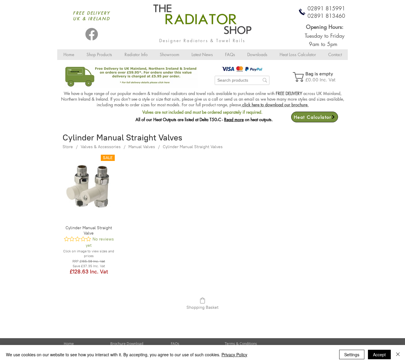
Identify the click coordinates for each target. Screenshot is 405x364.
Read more (234, 119)
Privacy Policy (234, 354)
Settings (351, 354)
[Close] (397, 354)
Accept (379, 354)
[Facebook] (91, 34)
